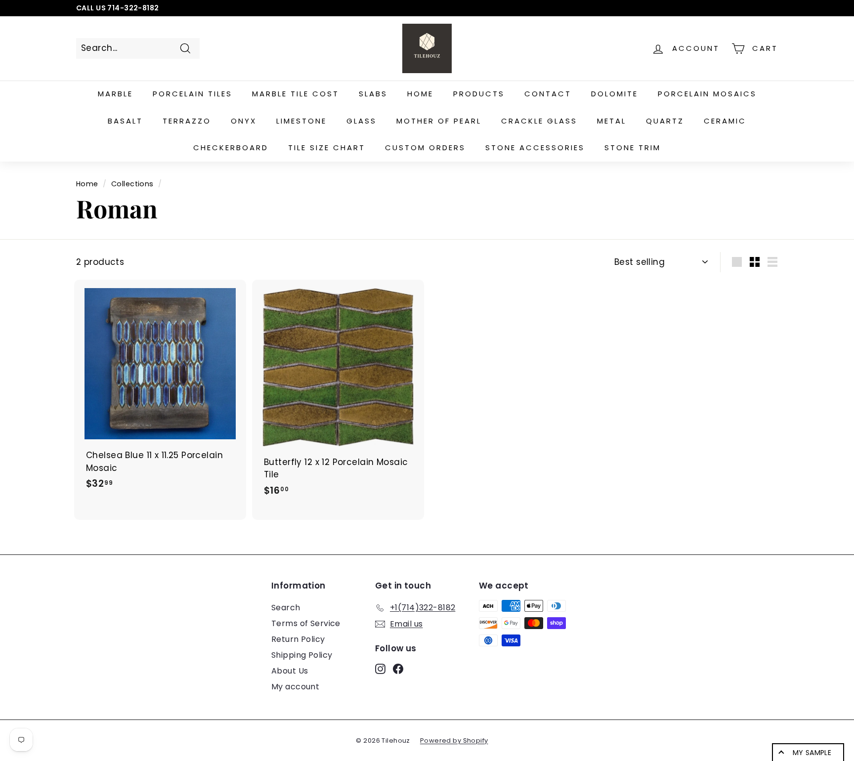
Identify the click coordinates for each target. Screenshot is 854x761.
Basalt (125, 121)
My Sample (812, 753)
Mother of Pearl (438, 121)
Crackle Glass (539, 121)
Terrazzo (187, 121)
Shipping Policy (301, 655)
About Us (289, 670)
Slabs (373, 93)
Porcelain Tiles (192, 93)
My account (295, 686)
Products (479, 93)
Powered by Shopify (454, 740)
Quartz (665, 121)
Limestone (301, 121)
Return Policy (298, 639)
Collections (132, 184)
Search (285, 607)
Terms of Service (306, 623)
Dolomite (614, 93)
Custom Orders (425, 147)
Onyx (243, 121)
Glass (361, 121)
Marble (115, 93)
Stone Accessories (535, 147)
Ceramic (725, 121)
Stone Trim (632, 147)
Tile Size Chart (326, 147)
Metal (611, 121)
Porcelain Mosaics (707, 93)
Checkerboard (230, 147)
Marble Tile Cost (295, 93)
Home (420, 93)
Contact (547, 93)
